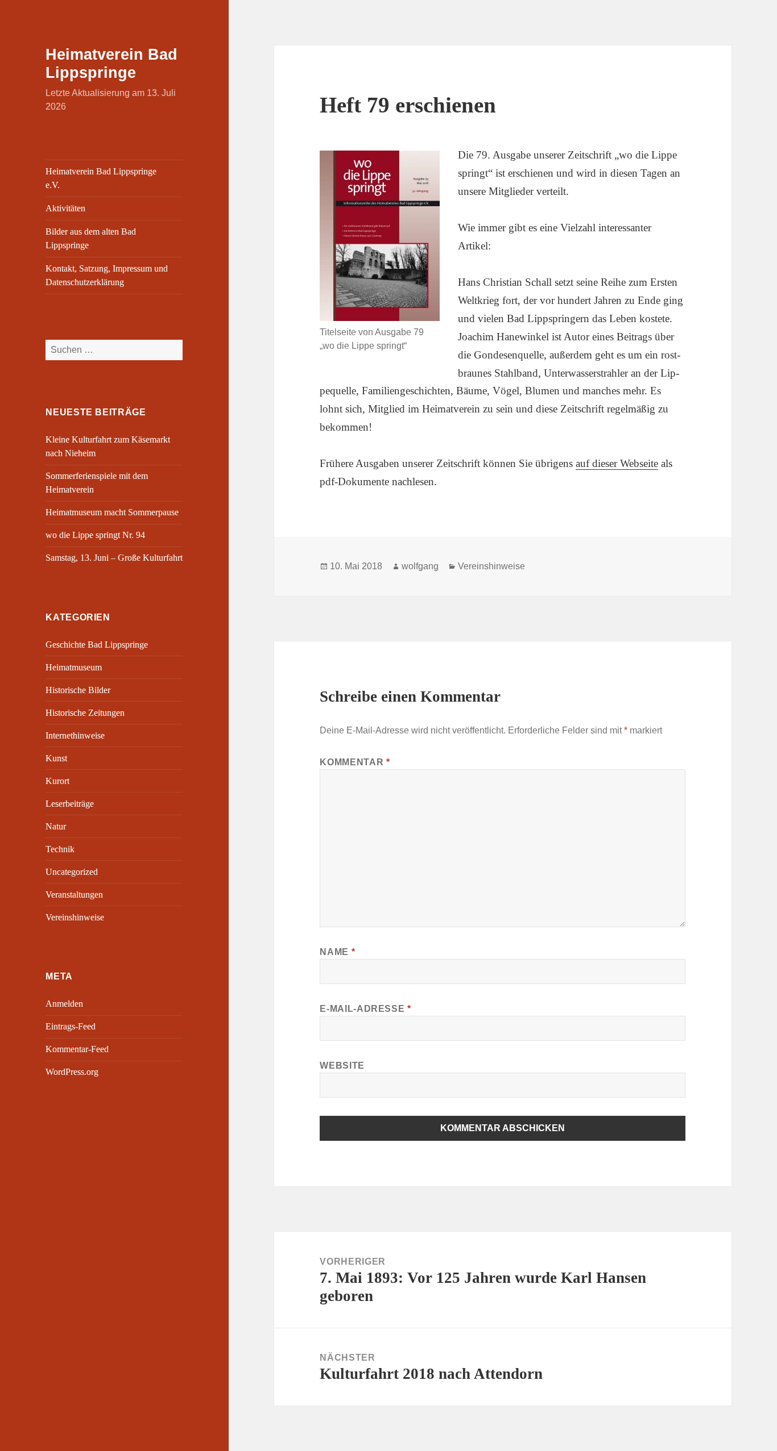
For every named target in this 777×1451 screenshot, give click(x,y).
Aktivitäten (65, 208)
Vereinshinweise (75, 917)
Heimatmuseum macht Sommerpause (112, 512)
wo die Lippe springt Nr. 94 (95, 535)
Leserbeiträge (70, 803)
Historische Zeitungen (85, 713)
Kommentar (355, 762)
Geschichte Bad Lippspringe (97, 644)
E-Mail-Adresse (365, 1009)
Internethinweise (75, 735)
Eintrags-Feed (71, 1026)
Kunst (56, 758)
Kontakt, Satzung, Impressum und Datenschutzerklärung (107, 275)
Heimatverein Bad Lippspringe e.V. (101, 178)
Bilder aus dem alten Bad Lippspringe (91, 238)
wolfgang (420, 566)
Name (337, 952)
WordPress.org (72, 1072)
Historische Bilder (78, 690)
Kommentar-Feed (77, 1049)
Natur (56, 826)
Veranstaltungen (74, 894)
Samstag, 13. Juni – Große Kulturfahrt (114, 557)
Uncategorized (72, 872)
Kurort (57, 781)
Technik (60, 849)
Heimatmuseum (74, 667)
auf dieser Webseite (617, 463)
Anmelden (64, 1003)
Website (342, 1065)
